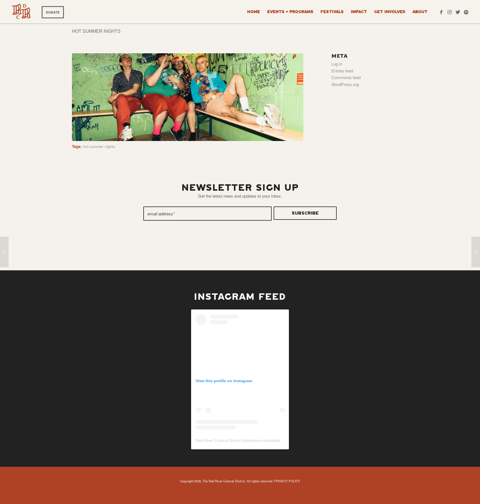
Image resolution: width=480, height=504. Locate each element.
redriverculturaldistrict (266, 440)
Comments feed (346, 77)
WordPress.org (345, 84)
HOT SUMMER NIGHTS (96, 31)
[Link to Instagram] (449, 11)
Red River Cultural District (218, 440)
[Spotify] (466, 11)
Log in (336, 64)
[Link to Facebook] (441, 11)
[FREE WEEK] (475, 252)
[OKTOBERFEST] (4, 252)
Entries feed (342, 71)
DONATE (53, 12)
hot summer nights (99, 146)
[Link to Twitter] (458, 11)
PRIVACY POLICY (287, 481)
